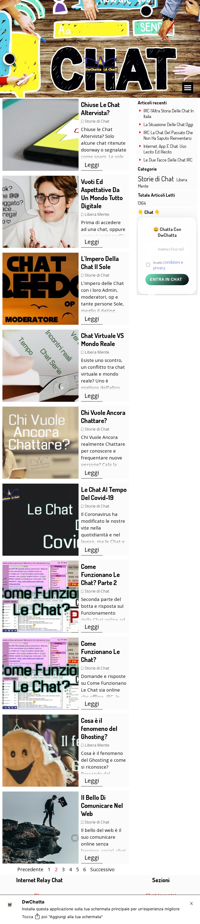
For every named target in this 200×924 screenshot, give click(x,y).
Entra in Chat (166, 279)
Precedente (30, 869)
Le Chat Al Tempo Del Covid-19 (104, 493)
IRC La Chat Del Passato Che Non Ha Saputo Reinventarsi (168, 135)
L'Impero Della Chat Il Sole (100, 262)
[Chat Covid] (40, 520)
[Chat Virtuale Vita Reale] (40, 366)
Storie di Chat (97, 121)
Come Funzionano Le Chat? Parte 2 (100, 574)
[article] (65, 134)
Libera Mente (97, 214)
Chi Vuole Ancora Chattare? (103, 416)
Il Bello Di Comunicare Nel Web (102, 805)
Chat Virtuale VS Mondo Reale (102, 339)
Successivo (102, 869)
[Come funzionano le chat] (40, 597)
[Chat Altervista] (40, 135)
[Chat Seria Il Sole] (40, 289)
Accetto (168, 264)
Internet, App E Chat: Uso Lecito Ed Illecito (164, 148)
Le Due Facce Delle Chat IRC (167, 160)
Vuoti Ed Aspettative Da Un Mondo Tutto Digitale (102, 193)
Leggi (92, 165)
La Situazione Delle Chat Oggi (168, 124)
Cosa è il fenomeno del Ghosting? (99, 728)
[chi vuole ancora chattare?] (40, 443)
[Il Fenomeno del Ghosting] (40, 751)
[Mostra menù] (187, 87)
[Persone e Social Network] (40, 212)
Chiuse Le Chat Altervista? (100, 108)
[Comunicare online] (40, 828)
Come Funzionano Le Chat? (100, 651)
